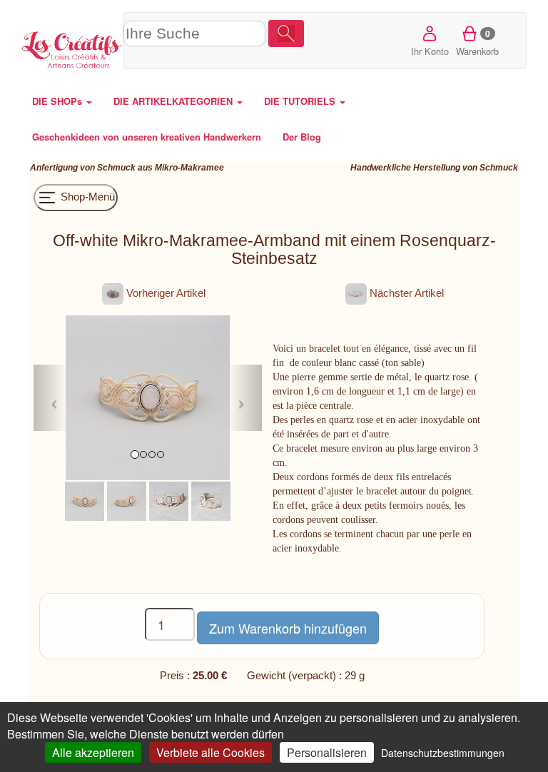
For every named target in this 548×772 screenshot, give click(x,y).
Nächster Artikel (405, 293)
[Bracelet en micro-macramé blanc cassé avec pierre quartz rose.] (169, 500)
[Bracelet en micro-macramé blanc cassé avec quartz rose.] (85, 500)
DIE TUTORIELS (301, 101)
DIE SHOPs (58, 101)
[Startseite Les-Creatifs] (72, 47)
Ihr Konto (430, 51)
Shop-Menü (86, 197)
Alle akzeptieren (93, 752)
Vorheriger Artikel (164, 293)
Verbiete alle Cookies (210, 752)
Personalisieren (327, 752)
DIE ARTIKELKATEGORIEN (174, 101)
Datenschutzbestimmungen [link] (442, 753)
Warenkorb (477, 42)
